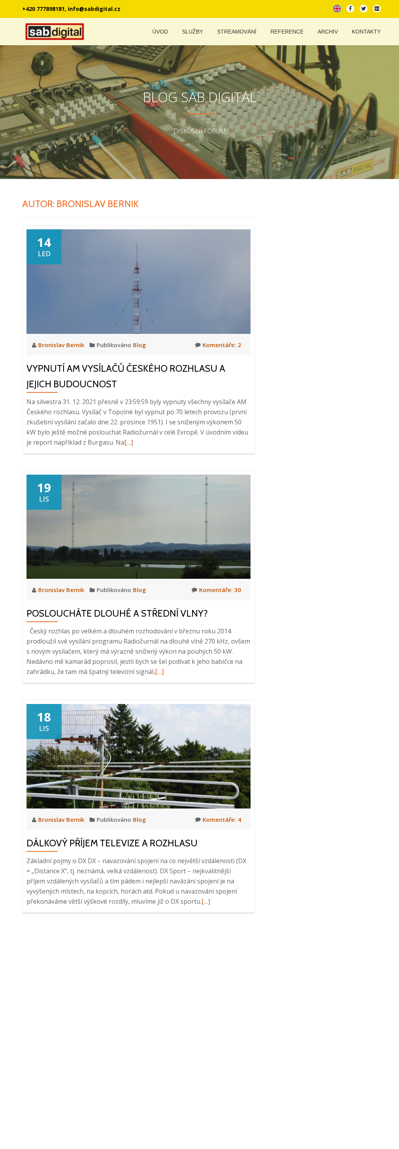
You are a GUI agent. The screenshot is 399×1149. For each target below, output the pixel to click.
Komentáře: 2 (222, 345)
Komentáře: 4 (222, 819)
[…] (128, 442)
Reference (287, 31)
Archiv (328, 31)
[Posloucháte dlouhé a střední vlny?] (138, 526)
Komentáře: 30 (220, 590)
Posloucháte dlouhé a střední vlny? (117, 613)
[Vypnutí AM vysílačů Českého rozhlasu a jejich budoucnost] (138, 281)
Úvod (160, 31)
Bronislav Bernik (62, 345)
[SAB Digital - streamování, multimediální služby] (56, 31)
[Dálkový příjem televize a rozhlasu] (138, 755)
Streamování (236, 31)
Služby (192, 31)
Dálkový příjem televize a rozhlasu (112, 843)
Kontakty (366, 31)
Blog (139, 345)
